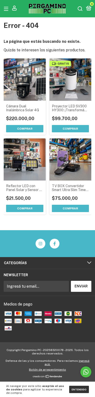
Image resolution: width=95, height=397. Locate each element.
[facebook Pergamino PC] (54, 244)
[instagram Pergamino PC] (40, 244)
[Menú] (7, 8)
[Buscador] (80, 8)
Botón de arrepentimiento (47, 369)
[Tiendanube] (47, 376)
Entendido (79, 389)
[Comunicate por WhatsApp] (85, 371)
